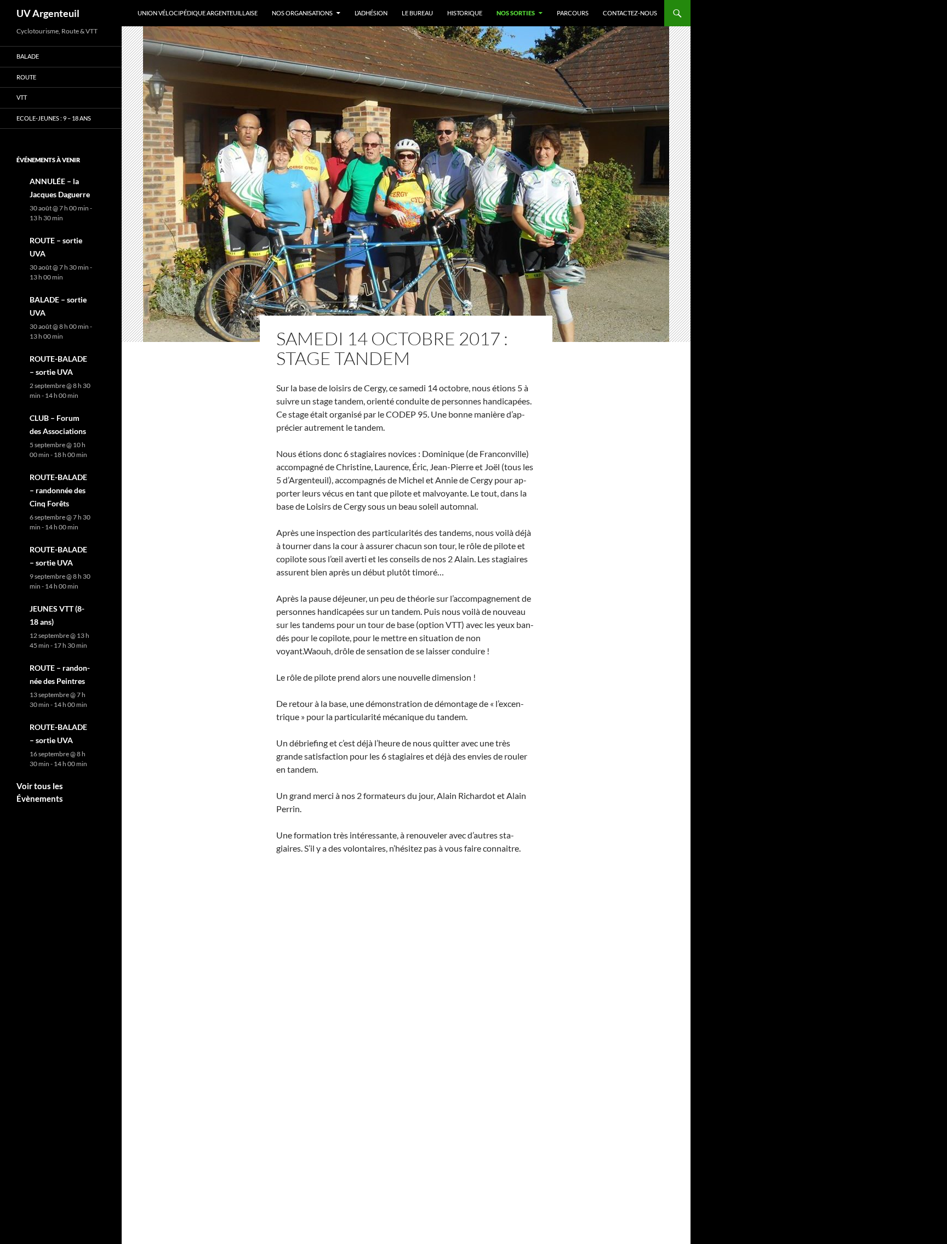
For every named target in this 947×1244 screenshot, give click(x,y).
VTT (21, 97)
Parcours (573, 12)
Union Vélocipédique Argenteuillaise (198, 12)
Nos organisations (302, 12)
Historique (464, 12)
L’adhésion (371, 12)
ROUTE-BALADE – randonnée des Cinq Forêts (58, 490)
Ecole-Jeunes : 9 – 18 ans (53, 118)
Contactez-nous (630, 12)
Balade (27, 56)
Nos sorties (516, 12)
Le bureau (417, 12)
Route (26, 77)
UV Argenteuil (47, 13)
